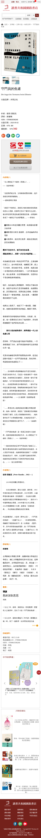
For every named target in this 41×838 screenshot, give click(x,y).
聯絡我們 (7, 819)
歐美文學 (27, 24)
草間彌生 (26, 19)
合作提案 (20, 815)
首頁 (5, 24)
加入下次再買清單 (21, 168)
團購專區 (20, 812)
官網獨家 (18, 19)
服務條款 (20, 809)
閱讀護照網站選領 (21, 162)
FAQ (39, 2)
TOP (38, 672)
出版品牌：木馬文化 (9, 100)
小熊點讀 (34, 19)
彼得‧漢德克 (12, 114)
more (34, 625)
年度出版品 (33, 815)
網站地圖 (7, 812)
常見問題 (7, 815)
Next (36, 683)
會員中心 (24, 2)
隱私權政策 (33, 809)
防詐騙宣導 (33, 812)
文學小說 (19, 24)
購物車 (30, 2)
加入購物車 (22, 156)
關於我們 (7, 809)
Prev (4, 683)
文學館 (12, 24)
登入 (17, 2)
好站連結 (20, 819)
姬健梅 (9, 117)
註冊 (13, 2)
